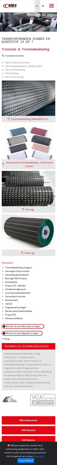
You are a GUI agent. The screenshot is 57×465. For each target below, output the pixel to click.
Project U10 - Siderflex (15, 285)
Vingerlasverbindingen (15, 307)
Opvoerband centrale (15, 296)
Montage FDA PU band (16, 278)
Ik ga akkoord (26, 460)
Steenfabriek (11, 282)
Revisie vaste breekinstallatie (18, 311)
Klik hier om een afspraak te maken (22, 333)
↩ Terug (5, 338)
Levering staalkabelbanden (18, 292)
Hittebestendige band (15, 289)
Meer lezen (39, 456)
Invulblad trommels (14, 55)
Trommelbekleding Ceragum (18, 267)
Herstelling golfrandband (17, 274)
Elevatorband (11, 300)
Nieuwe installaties (14, 318)
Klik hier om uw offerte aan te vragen (23, 326)
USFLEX (8, 303)
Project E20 (10, 314)
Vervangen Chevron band (17, 271)
